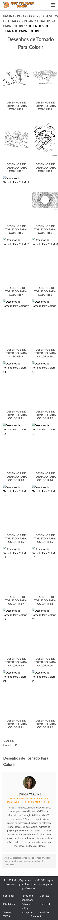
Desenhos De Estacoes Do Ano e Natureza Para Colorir (30, 21)
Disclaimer (9, 903)
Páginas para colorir (20, 16)
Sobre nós (9, 895)
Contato (44, 895)
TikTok (6, 916)
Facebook (36, 916)
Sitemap (7, 912)
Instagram (27, 912)
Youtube (44, 912)
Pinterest (45, 903)
